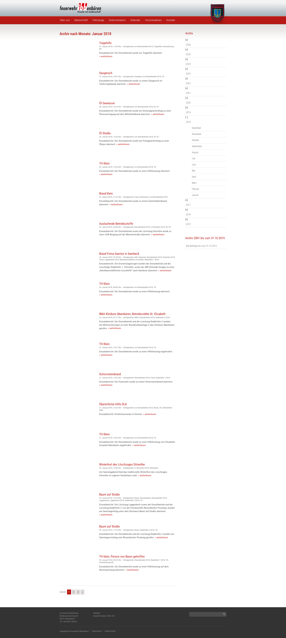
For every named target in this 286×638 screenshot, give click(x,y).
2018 (188, 122)
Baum (137, 498)
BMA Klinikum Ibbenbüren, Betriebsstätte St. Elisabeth (132, 314)
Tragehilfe (105, 43)
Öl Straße (105, 133)
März (194, 182)
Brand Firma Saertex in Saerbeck (119, 253)
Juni (194, 164)
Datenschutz (110, 631)
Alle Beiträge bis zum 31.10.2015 (201, 245)
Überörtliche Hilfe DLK (113, 404)
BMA (137, 317)
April (194, 176)
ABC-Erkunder (140, 257)
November (196, 134)
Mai (193, 170)
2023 (188, 73)
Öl (154, 107)
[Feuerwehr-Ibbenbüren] (80, 8)
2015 (188, 224)
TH (163, 77)
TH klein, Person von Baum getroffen (122, 556)
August (195, 152)
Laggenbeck (104, 500)
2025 (188, 54)
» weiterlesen (105, 56)
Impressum (97, 631)
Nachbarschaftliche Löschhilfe (132, 260)
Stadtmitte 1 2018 (151, 260)
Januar (195, 195)
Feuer (137, 197)
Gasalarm (138, 77)
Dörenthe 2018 (169, 257)
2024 (188, 64)
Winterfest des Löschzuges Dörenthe (122, 464)
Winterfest (154, 468)
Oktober (195, 140)
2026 (188, 44)
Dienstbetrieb (145, 498)
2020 (188, 102)
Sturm (156, 408)
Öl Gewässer (107, 103)
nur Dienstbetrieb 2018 (144, 47)
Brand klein (106, 193)
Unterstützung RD (106, 562)
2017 (188, 204)
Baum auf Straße (109, 494)
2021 (188, 93)
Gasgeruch (105, 73)
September (197, 146)
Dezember (196, 128)
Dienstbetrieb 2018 (142, 227)
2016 (188, 214)
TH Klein (104, 163)
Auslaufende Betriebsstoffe (116, 223)
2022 (188, 83)
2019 (188, 112)
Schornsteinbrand (110, 374)
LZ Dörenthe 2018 (158, 227)
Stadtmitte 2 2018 (163, 317)
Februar (195, 189)
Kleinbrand (144, 197)
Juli (193, 158)
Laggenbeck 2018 (111, 260)
